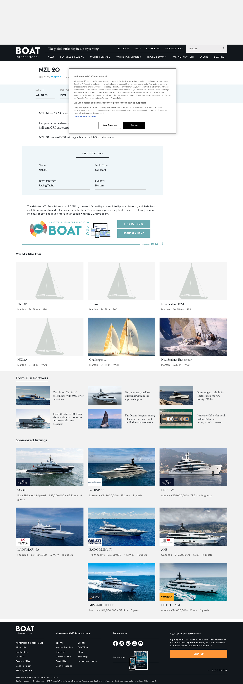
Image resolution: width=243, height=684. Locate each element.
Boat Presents (64, 666)
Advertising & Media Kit (29, 643)
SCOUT (22, 490)
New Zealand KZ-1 (172, 304)
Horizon (94, 610)
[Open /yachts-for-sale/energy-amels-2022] (193, 467)
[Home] (30, 53)
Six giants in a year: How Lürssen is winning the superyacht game (138, 396)
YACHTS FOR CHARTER (128, 56)
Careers (20, 656)
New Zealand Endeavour (176, 360)
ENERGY (167, 490)
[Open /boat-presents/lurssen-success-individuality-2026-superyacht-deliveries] (105, 395)
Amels (164, 495)
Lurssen (93, 495)
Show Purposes (110, 125)
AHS (164, 550)
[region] (122, 101)
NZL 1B (22, 304)
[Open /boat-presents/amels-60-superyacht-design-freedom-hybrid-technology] (33, 418)
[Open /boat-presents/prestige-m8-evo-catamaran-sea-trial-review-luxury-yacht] (176, 395)
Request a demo (133, 233)
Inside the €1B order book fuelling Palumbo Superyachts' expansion (211, 419)
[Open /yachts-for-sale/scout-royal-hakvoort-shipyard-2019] (49, 467)
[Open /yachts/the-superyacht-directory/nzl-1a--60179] (49, 337)
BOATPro (83, 647)
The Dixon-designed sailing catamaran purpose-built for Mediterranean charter (140, 419)
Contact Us (22, 652)
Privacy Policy (24, 670)
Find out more (134, 223)
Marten (56, 77)
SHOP (137, 48)
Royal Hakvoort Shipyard (31, 495)
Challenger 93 (98, 360)
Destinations (63, 656)
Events (81, 643)
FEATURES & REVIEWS (72, 56)
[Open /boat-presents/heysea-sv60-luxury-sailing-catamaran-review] (105, 418)
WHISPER (96, 490)
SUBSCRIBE (153, 48)
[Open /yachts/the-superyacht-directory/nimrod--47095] (121, 281)
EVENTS (204, 56)
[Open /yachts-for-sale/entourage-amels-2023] (193, 582)
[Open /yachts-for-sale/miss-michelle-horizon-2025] (121, 582)
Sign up (199, 653)
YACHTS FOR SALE (100, 56)
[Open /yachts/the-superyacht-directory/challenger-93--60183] (121, 337)
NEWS (51, 56)
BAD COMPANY (100, 550)
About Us (21, 647)
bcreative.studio (87, 661)
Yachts (59, 643)
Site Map (83, 656)
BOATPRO (219, 56)
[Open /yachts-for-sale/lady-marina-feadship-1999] (49, 527)
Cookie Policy (24, 666)
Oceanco (166, 554)
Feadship (22, 554)
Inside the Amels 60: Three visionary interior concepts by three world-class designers (67, 419)
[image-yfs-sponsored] (23, 485)
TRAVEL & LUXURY (156, 56)
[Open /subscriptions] (135, 661)
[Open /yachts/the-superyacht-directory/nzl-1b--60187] (49, 281)
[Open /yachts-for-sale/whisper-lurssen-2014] (121, 467)
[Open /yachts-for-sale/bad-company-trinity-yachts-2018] (121, 527)
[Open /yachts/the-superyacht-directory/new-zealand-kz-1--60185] (193, 281)
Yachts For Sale (64, 647)
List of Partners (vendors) (85, 116)
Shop (81, 652)
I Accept (134, 125)
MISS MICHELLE (101, 605)
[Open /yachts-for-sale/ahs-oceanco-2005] (193, 527)
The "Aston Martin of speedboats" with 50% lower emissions (68, 396)
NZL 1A (22, 360)
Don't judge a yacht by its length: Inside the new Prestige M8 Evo (210, 396)
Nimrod (94, 304)
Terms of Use (23, 661)
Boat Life (61, 661)
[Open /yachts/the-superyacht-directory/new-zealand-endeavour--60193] (193, 337)
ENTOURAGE (171, 605)
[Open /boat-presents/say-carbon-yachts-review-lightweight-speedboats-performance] (33, 395)
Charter (60, 652)
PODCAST (123, 48)
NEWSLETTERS (174, 48)
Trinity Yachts (97, 554)
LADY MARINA (28, 550)
